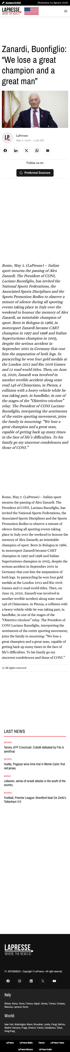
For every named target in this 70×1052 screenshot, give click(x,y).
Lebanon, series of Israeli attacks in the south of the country (35, 783)
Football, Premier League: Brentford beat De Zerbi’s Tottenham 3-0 (35, 800)
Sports (8, 742)
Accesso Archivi (13, 2)
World (7, 776)
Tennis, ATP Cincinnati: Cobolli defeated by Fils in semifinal (34, 749)
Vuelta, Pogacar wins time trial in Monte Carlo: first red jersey (34, 766)
